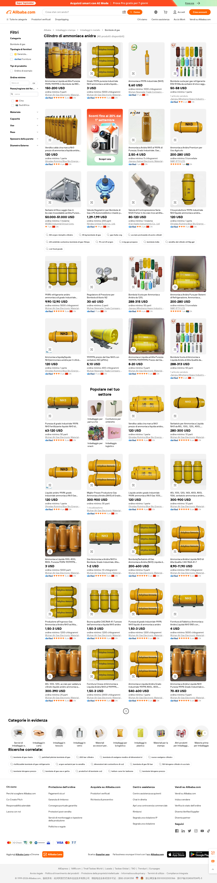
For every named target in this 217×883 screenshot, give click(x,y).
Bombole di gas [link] (112, 30)
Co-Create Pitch (14, 799)
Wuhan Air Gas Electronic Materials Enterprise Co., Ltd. (63, 94)
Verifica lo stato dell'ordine (188, 805)
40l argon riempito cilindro (61, 235)
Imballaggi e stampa (65, 30)
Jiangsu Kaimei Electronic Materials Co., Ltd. (147, 161)
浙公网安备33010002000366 (160, 878)
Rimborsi (137, 811)
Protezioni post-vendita (59, 811)
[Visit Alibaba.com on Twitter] (189, 831)
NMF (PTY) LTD (177, 161)
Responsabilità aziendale (18, 805)
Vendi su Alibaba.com (185, 793)
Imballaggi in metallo (90, 30)
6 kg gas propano (130, 242)
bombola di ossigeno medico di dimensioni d (122, 757)
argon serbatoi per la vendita (72, 764)
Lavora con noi (13, 811)
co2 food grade (56, 249)
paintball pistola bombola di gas (56, 757)
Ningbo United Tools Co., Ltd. (101, 223)
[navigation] (24, 371)
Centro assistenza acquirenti (147, 793)
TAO (133, 868)
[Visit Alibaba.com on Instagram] (196, 831)
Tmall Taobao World (92, 868)
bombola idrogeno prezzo (25, 771)
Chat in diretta (140, 799)
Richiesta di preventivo (102, 799)
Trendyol (142, 868)
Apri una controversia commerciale (150, 805)
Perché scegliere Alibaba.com (21, 793)
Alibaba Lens (22, 854)
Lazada (108, 868)
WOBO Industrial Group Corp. (59, 223)
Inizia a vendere (182, 799)
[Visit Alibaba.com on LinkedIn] (183, 831)
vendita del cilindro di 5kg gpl (181, 242)
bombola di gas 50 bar (143, 764)
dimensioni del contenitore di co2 (109, 764)
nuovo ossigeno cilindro (161, 757)
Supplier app (103, 854)
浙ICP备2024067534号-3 (189, 878)
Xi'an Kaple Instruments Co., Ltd (144, 223)
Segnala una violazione (144, 823)
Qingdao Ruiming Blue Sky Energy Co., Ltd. (63, 161)
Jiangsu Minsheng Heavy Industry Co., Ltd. (188, 99)
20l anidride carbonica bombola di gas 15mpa (69, 242)
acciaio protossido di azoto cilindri (146, 235)
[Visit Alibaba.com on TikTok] (208, 831)
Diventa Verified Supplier (187, 811)
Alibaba (47, 30)
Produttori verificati (100, 793)
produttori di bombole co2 (90, 771)
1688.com (76, 868)
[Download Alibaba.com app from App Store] (176, 854)
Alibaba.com (157, 854)
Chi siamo (11, 787)
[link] (213, 853)
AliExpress (63, 868)
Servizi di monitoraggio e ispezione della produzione (65, 819)
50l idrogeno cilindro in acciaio (176, 764)
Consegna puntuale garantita (62, 805)
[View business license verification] (137, 878)
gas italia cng (116, 235)
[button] (124, 12)
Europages (154, 868)
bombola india (153, 242)
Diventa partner (182, 817)
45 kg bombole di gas (91, 235)
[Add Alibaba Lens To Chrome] (52, 854)
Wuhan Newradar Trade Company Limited (147, 92)
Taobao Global (122, 868)
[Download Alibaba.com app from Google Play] (200, 854)
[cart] (166, 12)
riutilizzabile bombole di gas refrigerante (32, 764)
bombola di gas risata (23, 757)
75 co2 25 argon (106, 242)
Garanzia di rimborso (58, 799)
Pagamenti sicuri (56, 793)
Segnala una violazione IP (145, 817)
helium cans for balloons (122, 771)
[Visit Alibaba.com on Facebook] (177, 831)
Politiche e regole (57, 826)
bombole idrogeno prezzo (153, 771)
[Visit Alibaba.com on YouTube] (202, 831)
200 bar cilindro (86, 757)
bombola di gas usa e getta (57, 771)
